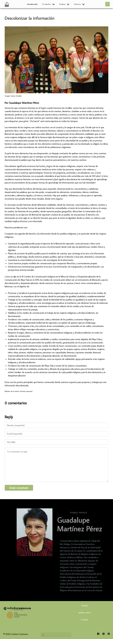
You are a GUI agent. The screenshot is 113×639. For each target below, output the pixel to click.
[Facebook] (99, 633)
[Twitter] (103, 633)
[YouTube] (108, 633)
